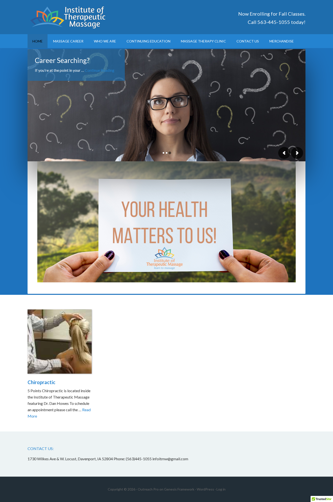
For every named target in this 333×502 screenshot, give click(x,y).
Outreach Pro (148, 489)
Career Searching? (62, 60)
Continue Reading (99, 70)
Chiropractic (41, 382)
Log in (220, 489)
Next (297, 153)
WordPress (205, 489)
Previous (284, 153)
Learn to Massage (69, 17)
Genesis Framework (179, 489)
